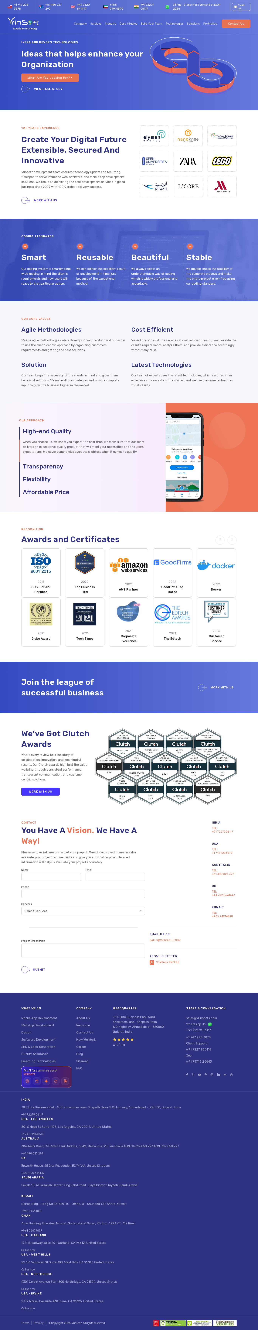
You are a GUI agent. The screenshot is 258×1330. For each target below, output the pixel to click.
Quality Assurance (34, 1054)
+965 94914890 (116, 6)
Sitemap (82, 1061)
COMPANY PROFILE (167, 962)
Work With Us (45, 200)
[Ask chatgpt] (27, 1081)
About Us (83, 1018)
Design (26, 1032)
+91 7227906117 (222, 831)
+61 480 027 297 (53, 6)
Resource (83, 1025)
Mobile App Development (39, 1018)
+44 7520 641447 (83, 6)
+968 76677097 (31, 1230)
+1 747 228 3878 (21, 6)
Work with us (40, 791)
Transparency (43, 466)
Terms (25, 1323)
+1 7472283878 (222, 853)
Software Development (38, 1039)
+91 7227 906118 (198, 1049)
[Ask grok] (55, 1081)
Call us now (28, 1250)
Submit (39, 969)
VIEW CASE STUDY (48, 89)
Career (81, 1047)
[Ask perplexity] (37, 1081)
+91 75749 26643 (199, 1061)
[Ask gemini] (46, 1081)
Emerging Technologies (38, 1061)
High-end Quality (47, 431)
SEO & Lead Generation (38, 1047)
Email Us (241, 7)
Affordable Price (46, 492)
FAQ (79, 1068)
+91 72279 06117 (147, 6)
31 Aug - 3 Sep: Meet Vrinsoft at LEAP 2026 (197, 6)
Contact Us (236, 23)
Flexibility (37, 479)
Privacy (39, 1323)
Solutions (193, 23)
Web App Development (37, 1025)
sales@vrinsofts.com (165, 940)
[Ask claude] (65, 1081)
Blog (79, 1054)
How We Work (86, 1039)
